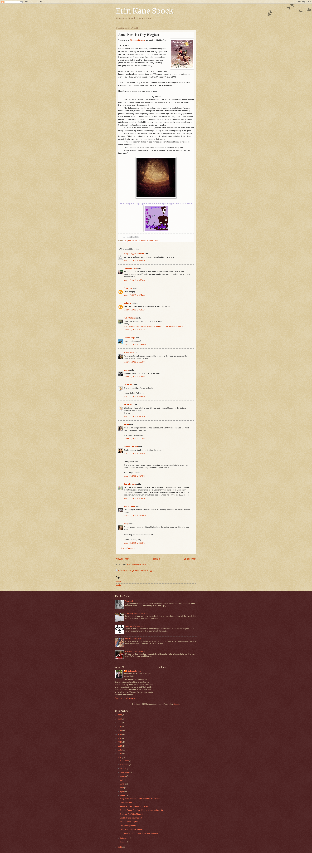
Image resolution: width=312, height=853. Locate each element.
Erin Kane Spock (145, 10)
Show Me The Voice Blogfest (131, 814)
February (124, 838)
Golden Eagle (129, 338)
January (123, 842)
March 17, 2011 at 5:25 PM (134, 416)
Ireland (143, 240)
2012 (120, 754)
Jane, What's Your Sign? (135, 626)
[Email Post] (123, 237)
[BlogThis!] (131, 237)
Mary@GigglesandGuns (134, 254)
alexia (126, 424)
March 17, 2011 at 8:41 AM (134, 295)
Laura (126, 370)
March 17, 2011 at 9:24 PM (134, 476)
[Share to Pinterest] (137, 237)
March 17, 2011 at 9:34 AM (134, 330)
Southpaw (128, 288)
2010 (120, 847)
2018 (120, 731)
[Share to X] (133, 237)
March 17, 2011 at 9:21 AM (134, 310)
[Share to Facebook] (135, 237)
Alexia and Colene (137, 40)
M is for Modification (133, 639)
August (123, 776)
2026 (120, 715)
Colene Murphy (130, 268)
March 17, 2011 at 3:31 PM (134, 377)
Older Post (190, 558)
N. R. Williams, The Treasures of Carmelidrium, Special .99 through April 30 (153, 326)
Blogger (176, 704)
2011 (120, 758)
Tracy (126, 524)
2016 (120, 738)
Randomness (152, 240)
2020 (120, 723)
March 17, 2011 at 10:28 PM (135, 516)
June (122, 784)
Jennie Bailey (129, 506)
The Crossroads (126, 803)
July (122, 780)
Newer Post (122, 558)
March (123, 795)
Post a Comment (128, 548)
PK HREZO (128, 385)
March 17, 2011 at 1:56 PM (134, 362)
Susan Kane (129, 352)
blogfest (128, 240)
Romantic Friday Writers (135, 651)
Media (118, 585)
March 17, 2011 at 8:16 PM (134, 454)
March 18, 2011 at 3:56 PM (134, 543)
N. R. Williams (130, 318)
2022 (120, 719)
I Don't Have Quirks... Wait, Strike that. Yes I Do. (139, 833)
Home (156, 558)
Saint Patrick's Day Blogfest (131, 818)
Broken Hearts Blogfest (129, 822)
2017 (120, 734)
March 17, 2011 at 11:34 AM (135, 345)
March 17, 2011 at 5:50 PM (134, 439)
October (123, 769)
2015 (120, 742)
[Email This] (128, 237)
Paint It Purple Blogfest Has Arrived (134, 806)
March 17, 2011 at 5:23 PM (134, 396)
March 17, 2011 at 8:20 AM (134, 280)
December (124, 761)
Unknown (128, 303)
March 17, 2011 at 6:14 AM (134, 260)
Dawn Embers (130, 484)
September (124, 772)
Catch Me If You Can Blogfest (131, 829)
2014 (120, 746)
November (124, 765)
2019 (120, 727)
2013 (120, 750)
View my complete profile (125, 698)
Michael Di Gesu (131, 447)
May (122, 788)
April (122, 792)
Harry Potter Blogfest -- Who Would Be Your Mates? (140, 799)
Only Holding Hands (128, 826)
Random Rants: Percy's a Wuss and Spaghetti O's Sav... (142, 810)
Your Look (129, 601)
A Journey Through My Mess (136, 614)
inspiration (136, 240)
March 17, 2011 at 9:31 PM (134, 498)
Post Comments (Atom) (136, 564)
